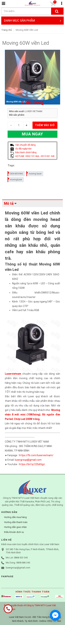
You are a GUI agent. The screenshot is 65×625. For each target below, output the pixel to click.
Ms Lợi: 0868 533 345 (17, 557)
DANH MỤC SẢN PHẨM (19, 20)
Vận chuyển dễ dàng (25, 145)
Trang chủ (6, 30)
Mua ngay (32, 134)
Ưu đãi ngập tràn (23, 148)
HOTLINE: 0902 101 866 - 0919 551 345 (35, 156)
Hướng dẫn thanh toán (15, 522)
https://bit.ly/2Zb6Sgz (32, 464)
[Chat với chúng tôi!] (55, 615)
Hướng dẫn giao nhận (15, 527)
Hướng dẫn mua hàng (15, 517)
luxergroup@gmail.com (28, 459)
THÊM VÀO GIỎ (45, 125)
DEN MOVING (16, 173)
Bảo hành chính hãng (25, 152)
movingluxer (16, 179)
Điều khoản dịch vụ (14, 532)
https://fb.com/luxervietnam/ (36, 455)
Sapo (12, 609)
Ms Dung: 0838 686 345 (18, 562)
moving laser (35, 173)
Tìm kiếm (8, 613)
